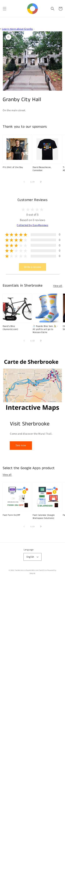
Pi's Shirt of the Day (13, 167)
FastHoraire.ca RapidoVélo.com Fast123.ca (31, 570)
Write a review (32, 267)
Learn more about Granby (17, 29)
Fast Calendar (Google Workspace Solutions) (44, 517)
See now (21, 445)
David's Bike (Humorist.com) (10, 328)
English (30, 556)
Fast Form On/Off (11, 515)
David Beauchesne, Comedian (42, 169)
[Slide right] (41, 182)
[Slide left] (24, 182)
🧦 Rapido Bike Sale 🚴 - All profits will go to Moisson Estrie (45, 329)
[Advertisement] (32, 730)
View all (57, 285)
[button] (4, 9)
